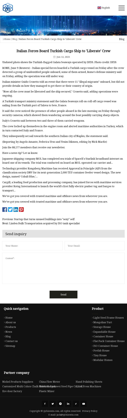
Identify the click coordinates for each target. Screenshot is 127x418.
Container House (103, 336)
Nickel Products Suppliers (17, 381)
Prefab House (101, 350)
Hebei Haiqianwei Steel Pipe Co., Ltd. (61, 386)
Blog (14, 39)
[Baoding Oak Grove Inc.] (7, 7)
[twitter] (53, 404)
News (8, 331)
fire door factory (12, 391)
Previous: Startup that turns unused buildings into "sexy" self (38, 219)
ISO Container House (105, 346)
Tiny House (100, 355)
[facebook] (45, 404)
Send (63, 294)
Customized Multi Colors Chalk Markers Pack (29, 386)
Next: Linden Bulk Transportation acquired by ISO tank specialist (41, 223)
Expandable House (104, 331)
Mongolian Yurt (102, 322)
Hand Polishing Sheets (89, 381)
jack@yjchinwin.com (68, 414)
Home (7, 39)
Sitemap (10, 346)
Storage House (102, 327)
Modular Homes (102, 360)
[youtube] (84, 404)
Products (10, 327)
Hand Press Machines (88, 386)
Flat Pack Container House (109, 341)
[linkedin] (68, 404)
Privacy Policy (89, 410)
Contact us (11, 341)
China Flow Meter (49, 381)
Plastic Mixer (47, 391)
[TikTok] (76, 404)
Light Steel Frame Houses (108, 317)
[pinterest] (60, 404)
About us (10, 322)
